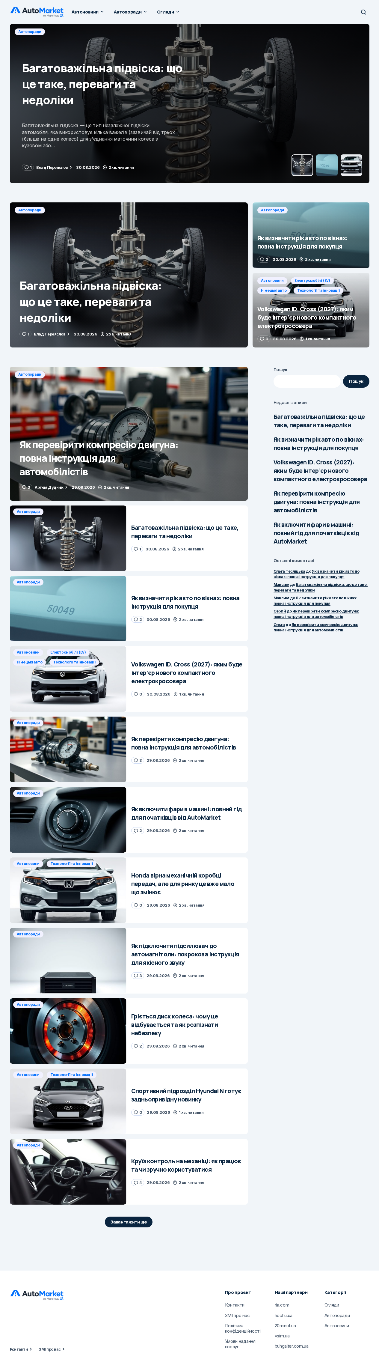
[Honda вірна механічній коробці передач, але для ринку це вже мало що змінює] (68, 890)
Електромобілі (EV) (312, 280)
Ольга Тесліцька (289, 571)
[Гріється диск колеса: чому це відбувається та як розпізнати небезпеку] (68, 1031)
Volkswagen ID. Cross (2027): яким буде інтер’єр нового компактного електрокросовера (320, 470)
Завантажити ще (128, 1222)
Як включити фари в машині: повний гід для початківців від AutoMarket (316, 532)
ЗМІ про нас (50, 1349)
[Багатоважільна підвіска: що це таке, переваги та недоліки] (129, 274)
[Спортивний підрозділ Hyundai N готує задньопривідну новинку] (68, 1101)
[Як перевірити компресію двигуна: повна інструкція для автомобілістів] (129, 434)
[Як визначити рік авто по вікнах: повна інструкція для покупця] (189, 103)
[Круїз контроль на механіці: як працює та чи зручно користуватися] (68, 1172)
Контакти (19, 1349)
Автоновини (272, 280)
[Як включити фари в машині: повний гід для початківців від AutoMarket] (68, 820)
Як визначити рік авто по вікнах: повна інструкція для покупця (319, 443)
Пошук (281, 369)
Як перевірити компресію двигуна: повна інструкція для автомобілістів (317, 501)
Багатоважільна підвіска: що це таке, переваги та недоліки (319, 421)
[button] (363, 12)
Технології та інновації (318, 290)
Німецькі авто (274, 290)
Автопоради (30, 31)
